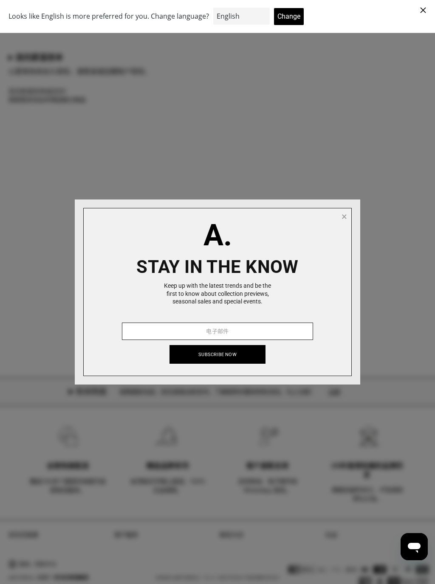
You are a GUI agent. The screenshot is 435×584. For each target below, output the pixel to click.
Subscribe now (217, 354)
